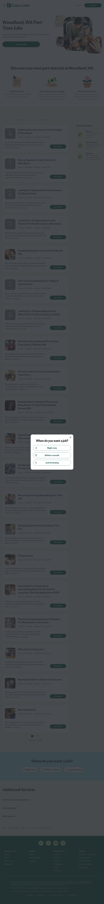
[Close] (70, 437)
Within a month (52, 455)
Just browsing (52, 462)
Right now (52, 448)
